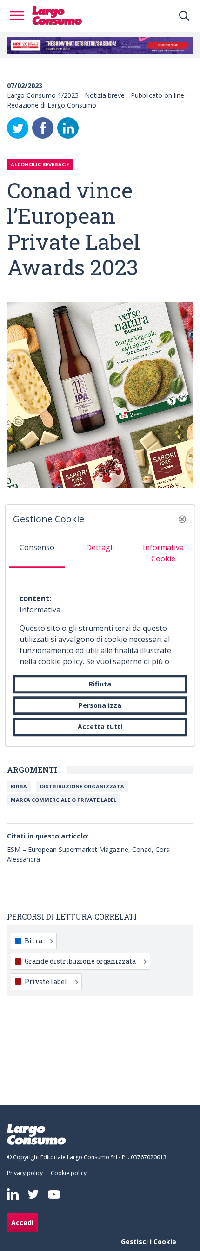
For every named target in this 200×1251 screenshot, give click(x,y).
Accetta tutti (100, 726)
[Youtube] (54, 1194)
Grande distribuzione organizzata (80, 961)
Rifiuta (100, 683)
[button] (181, 519)
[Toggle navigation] (19, 16)
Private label (46, 981)
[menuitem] (27, 1173)
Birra (19, 786)
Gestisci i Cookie (148, 1241)
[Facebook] (42, 128)
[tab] (37, 551)
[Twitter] (17, 128)
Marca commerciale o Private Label (63, 799)
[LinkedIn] (68, 128)
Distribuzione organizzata (82, 786)
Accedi (22, 1222)
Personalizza (100, 705)
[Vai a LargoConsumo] (57, 15)
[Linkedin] (13, 1194)
